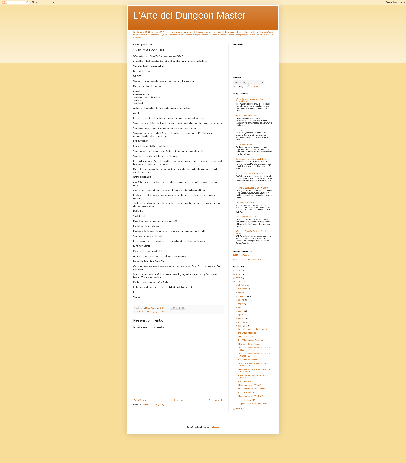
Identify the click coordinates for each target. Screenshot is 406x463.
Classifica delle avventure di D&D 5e (251, 159)
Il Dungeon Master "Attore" (249, 385)
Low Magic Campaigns (245, 202)
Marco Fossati (242, 255)
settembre (242, 296)
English (228, 32)
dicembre (242, 285)
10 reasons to (188, 35)
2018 (238, 274)
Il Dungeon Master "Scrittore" (250, 396)
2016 (238, 282)
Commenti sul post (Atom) (153, 405)
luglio (240, 304)
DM (172, 32)
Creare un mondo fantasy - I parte (252, 329)
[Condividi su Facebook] (180, 308)
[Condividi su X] (177, 308)
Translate (254, 86)
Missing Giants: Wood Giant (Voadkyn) (252, 188)
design (184, 32)
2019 (238, 271)
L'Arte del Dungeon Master (189, 15)
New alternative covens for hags (249, 173)
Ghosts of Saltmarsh (220, 35)
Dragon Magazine (201, 35)
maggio (241, 311)
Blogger (215, 427)
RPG (147, 32)
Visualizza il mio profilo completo (247, 259)
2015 (238, 409)
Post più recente (141, 400)
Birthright (156, 35)
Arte (142, 32)
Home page (178, 400)
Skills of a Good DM (246, 400)
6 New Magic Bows (244, 144)
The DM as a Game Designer (250, 340)
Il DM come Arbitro (246, 336)
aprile (241, 315)
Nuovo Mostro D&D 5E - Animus (251, 389)
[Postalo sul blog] (174, 308)
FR (223, 32)
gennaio (242, 326)
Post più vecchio (216, 400)
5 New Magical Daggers (246, 217)
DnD (136, 31)
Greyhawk (263, 32)
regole (177, 32)
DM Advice (164, 32)
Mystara (164, 35)
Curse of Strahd (252, 32)
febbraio (242, 322)
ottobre (241, 292)
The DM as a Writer (246, 392)
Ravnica (252, 35)
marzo (241, 318)
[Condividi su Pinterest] (183, 308)
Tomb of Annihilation (175, 35)
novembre (242, 289)
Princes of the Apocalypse (238, 35)
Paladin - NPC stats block (246, 116)
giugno (241, 307)
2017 (238, 278)
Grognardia (217, 32)
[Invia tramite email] (171, 308)
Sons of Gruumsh (262, 35)
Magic (208, 32)
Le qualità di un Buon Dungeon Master (254, 404)
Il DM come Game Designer (250, 344)
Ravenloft (149, 35)
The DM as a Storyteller (248, 360)
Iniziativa (239, 130)
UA (210, 35)
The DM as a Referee (247, 333)
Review (154, 32)
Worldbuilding (238, 32)
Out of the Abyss (197, 32)
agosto (241, 300)
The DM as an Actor (246, 381)
